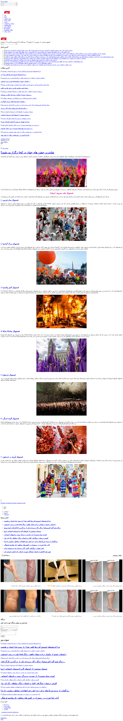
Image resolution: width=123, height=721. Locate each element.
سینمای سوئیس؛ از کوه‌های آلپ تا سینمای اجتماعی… (15, 115)
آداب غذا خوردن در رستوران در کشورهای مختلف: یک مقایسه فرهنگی (27, 545)
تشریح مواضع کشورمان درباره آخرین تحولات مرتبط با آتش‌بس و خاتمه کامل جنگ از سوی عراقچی (87, 56)
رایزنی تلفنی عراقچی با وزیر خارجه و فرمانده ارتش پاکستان (55, 64)
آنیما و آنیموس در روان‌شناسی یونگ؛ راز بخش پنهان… (15, 135)
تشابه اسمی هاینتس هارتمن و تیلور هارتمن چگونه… (15, 88)
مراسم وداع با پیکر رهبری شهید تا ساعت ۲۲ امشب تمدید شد (55, 50)
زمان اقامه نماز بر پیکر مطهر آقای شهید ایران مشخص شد (54, 52)
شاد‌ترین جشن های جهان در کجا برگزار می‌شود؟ (27, 152)
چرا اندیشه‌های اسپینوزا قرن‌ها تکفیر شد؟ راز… (14, 74)
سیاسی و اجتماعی (9, 23)
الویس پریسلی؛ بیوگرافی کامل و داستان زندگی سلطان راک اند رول (26, 538)
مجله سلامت (7, 25)
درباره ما (6, 704)
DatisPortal (4, 718)
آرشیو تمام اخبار (5, 138)
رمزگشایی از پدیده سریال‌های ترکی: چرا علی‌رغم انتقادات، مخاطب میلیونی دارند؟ (31, 541)
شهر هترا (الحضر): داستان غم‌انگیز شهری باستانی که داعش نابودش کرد (27, 552)
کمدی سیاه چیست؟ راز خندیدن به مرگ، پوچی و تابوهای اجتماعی (25, 535)
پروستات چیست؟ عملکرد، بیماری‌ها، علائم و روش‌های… (16, 95)
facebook (3, 503)
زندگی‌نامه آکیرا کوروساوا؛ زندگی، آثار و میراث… (14, 108)
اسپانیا (5, 513)
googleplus (9, 503)
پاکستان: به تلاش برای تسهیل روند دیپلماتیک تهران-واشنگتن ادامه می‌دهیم (66, 58)
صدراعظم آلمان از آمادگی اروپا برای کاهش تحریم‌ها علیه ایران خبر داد (63, 61)
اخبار (5, 17)
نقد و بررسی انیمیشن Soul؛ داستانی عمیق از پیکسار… (15, 81)
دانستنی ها (7, 28)
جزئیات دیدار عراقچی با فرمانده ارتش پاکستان (44, 60)
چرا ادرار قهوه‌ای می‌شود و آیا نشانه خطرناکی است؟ (15, 122)
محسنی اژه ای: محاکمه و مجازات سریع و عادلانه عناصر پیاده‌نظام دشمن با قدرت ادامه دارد (81, 53)
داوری (5, 22)
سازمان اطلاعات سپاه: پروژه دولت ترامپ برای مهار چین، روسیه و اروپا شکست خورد (76, 55)
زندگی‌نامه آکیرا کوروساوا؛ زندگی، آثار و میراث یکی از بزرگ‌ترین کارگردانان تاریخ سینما (32, 528)
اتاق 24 (6, 709)
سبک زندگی (7, 31)
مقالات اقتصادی (8, 30)
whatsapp (19, 503)
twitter (24, 503)
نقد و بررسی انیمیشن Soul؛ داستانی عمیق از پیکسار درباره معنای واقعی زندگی (30, 524)
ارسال (2, 636)
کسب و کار (7, 20)
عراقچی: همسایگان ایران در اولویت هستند (40, 63)
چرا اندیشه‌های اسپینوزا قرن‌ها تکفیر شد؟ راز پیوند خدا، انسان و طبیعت (27, 521)
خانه (5, 15)
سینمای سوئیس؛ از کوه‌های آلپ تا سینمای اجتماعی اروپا (22, 531)
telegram (14, 503)
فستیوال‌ (6, 514)
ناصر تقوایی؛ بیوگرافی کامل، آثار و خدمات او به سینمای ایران (24, 548)
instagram (4, 712)
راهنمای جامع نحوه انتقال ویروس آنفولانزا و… (13, 101)
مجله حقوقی (7, 18)
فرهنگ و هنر (7, 26)
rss (18, 712)
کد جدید (15, 629)
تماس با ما (7, 706)
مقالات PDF (7, 707)
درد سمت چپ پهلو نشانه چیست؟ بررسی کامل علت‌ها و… (17, 128)
